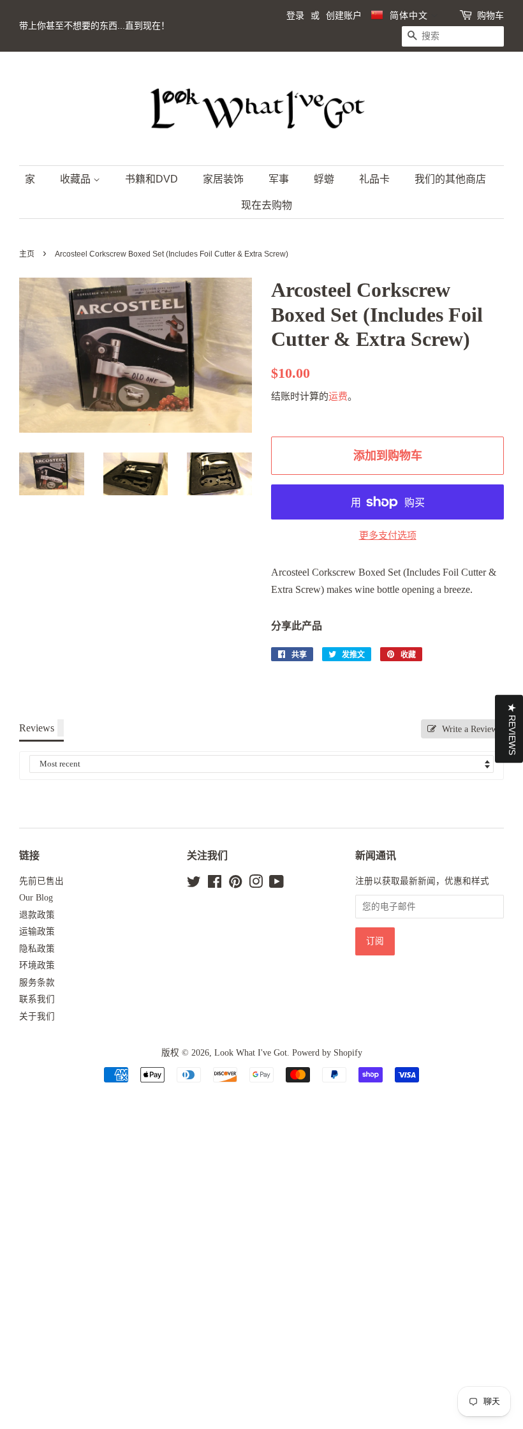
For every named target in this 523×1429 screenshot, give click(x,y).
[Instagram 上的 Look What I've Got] (256, 884)
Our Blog (36, 897)
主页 (26, 254)
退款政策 (37, 915)
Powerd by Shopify (327, 1053)
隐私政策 (37, 949)
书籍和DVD (151, 179)
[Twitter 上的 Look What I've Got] (194, 884)
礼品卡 (374, 179)
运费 (338, 396)
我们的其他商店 (450, 179)
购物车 (490, 15)
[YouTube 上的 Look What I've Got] (276, 884)
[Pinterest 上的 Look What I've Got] (235, 884)
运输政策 (37, 931)
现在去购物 (266, 205)
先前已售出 (41, 881)
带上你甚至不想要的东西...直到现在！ (94, 25)
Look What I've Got (250, 1053)
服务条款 (37, 982)
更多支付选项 (387, 535)
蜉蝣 (324, 179)
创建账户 (344, 15)
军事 (279, 179)
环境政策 (37, 965)
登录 (295, 15)
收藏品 (76, 179)
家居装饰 (223, 179)
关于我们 (37, 1016)
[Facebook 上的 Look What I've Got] (214, 884)
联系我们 (37, 999)
